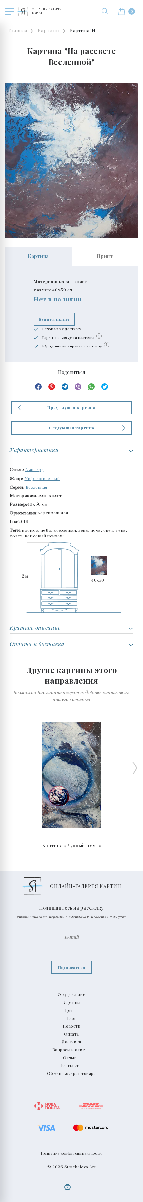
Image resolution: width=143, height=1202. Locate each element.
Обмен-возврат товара (71, 1073)
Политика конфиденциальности (71, 1153)
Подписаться (71, 967)
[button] (105, 11)
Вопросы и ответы (71, 1049)
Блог (71, 1018)
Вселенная (36, 487)
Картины (49, 30)
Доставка (71, 1041)
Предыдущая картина (71, 407)
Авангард (34, 469)
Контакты (71, 1065)
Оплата (71, 1034)
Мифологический (42, 478)
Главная (18, 30)
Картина (38, 256)
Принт (105, 256)
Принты (71, 1010)
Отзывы (71, 1057)
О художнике (71, 994)
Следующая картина (71, 427)
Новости (72, 1026)
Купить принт (54, 319)
